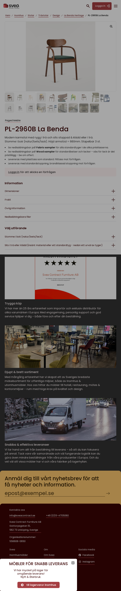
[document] (60, 295)
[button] (73, 563)
